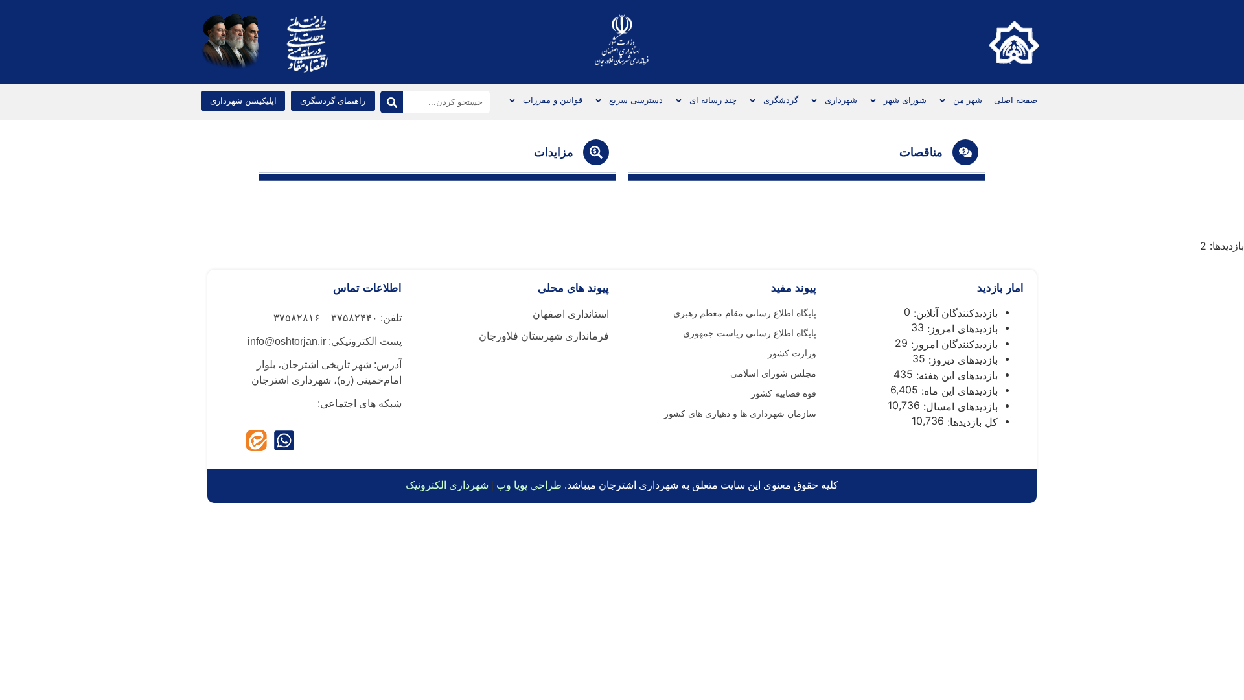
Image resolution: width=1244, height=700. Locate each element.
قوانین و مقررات (552, 100)
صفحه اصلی (1015, 100)
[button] (243, 101)
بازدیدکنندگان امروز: (953, 344)
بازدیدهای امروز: (961, 328)
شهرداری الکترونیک (447, 485)
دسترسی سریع (636, 100)
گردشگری (780, 100)
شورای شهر (905, 100)
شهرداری (841, 100)
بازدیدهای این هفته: (955, 375)
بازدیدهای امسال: (959, 406)
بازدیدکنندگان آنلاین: (954, 313)
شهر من (967, 100)
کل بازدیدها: (971, 422)
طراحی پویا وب (529, 485)
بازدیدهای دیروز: (961, 360)
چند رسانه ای (713, 100)
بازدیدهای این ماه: (958, 391)
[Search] (391, 102)
